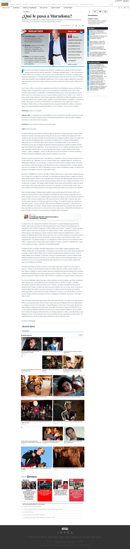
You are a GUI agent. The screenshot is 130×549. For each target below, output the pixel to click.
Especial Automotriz (72, 4)
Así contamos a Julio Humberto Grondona (34, 514)
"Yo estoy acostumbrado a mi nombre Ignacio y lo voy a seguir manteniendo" (43, 509)
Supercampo (74, 537)
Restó (59, 4)
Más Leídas (91, 28)
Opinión (48, 4)
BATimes (99, 537)
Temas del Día (6, 7)
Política (12, 4)
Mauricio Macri (56, 7)
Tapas (63, 4)
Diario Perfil (32, 537)
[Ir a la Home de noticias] (65, 528)
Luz (84, 537)
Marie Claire (43, 537)
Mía (88, 537)
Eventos (54, 4)
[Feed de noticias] (128, 8)
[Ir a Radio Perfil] (119, 0)
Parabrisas (67, 537)
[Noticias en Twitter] (125, 8)
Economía (25, 4)
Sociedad (18, 4)
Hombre (55, 537)
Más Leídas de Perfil (94, 62)
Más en (24, 477)
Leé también (33, 215)
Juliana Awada (68, 7)
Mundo (31, 4)
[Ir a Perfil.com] (126, 0)
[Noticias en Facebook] (121, 8)
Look (80, 537)
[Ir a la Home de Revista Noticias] (5, 4)
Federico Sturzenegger (30, 7)
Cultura (37, 4)
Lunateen (93, 537)
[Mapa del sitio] (71, 533)
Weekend (61, 537)
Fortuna (50, 537)
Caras (38, 537)
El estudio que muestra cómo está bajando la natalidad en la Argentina (44, 217)
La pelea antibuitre (28, 512)
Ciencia (42, 4)
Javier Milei (16, 7)
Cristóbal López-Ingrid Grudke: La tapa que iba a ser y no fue (39, 517)
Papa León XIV (44, 7)
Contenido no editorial (86, 4)
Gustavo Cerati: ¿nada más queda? (32, 506)
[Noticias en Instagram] (119, 8)
